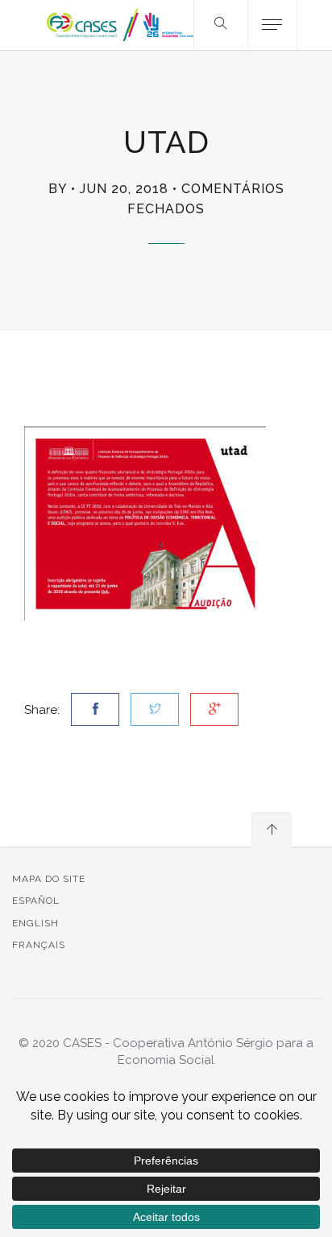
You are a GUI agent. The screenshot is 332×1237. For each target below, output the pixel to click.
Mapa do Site (48, 878)
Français (38, 944)
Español (36, 900)
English (35, 923)
